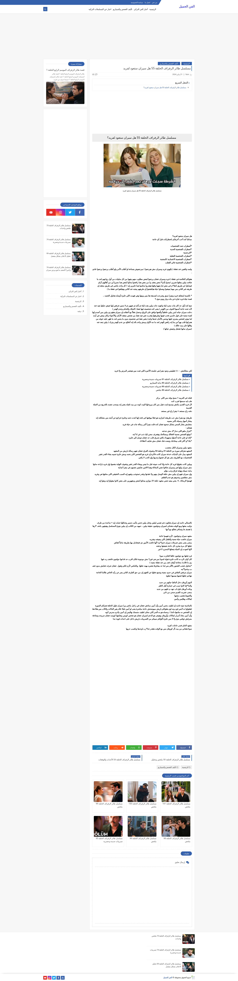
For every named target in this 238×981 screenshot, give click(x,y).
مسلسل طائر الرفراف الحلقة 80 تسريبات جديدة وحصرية (165, 386)
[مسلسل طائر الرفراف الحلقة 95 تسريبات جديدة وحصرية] (108, 826)
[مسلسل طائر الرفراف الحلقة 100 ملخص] (142, 791)
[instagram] (60, 212)
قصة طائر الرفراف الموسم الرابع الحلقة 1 (65, 69)
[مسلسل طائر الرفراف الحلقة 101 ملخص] (176, 791)
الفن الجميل (187, 6)
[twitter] (70, 212)
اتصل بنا (147, 2)
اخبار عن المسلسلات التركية (100, 9)
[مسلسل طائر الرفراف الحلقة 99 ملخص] (108, 791)
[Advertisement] (119, 37)
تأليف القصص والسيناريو (122, 9)
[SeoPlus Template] (193, 977)
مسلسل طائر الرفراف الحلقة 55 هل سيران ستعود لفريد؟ (165, 87)
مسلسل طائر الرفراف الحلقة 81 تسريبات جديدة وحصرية (165, 379)
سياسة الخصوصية (137, 2)
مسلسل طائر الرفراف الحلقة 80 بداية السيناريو (169, 382)
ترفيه (79, 311)
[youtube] (51, 212)
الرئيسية (152, 9)
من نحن (154, 2)
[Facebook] (45, 2)
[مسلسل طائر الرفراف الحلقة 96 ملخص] (142, 826)
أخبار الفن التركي (141, 9)
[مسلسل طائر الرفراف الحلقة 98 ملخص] (176, 826)
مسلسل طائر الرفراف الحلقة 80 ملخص (172, 390)
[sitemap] (63, 978)
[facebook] (80, 212)
